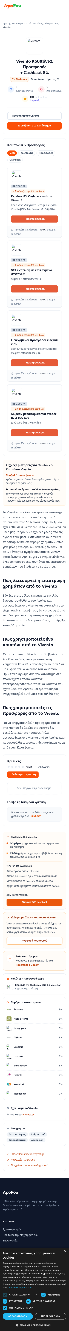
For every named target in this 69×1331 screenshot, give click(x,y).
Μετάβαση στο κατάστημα (34, 125)
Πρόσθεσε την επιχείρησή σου (20, 1235)
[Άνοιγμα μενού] (27, 6)
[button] (34, 1325)
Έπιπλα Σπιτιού (17, 1140)
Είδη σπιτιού (51, 23)
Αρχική (6, 23)
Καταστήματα (18, 23)
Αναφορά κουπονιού (34, 940)
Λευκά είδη (37, 1140)
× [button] (65, 1251)
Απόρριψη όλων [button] (51, 1316)
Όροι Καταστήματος (43, 79)
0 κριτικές (35, 100)
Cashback (15, 159)
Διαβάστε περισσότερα (20, 1287)
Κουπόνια (27, 153)
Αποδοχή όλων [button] (17, 1316)
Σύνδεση (36, 816)
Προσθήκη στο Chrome (25, 115)
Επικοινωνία (10, 1240)
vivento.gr (28, 1114)
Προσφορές (46, 153)
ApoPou (10, 1192)
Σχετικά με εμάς (12, 1229)
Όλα (12, 152)
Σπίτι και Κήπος (35, 23)
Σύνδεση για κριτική (23, 774)
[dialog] (34, 1289)
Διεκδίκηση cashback (34, 902)
